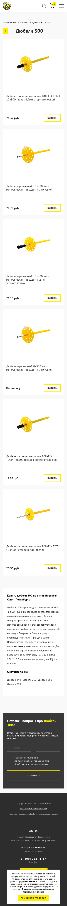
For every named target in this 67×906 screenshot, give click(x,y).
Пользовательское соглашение (33, 808)
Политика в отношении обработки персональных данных (33, 814)
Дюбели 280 (14, 684)
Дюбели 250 (29, 679)
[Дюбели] (7, 31)
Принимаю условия (33, 898)
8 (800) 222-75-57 (33, 858)
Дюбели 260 (45, 679)
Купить (52, 117)
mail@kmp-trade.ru (33, 847)
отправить (34, 775)
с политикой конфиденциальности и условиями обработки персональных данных (31, 761)
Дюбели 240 (14, 679)
